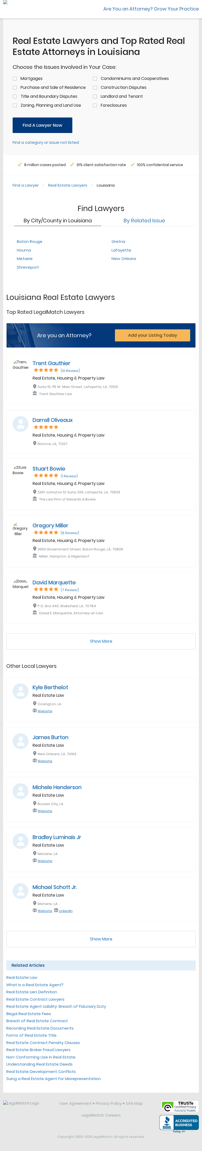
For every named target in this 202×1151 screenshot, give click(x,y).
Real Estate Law (21, 977)
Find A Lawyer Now (42, 125)
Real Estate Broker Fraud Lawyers (38, 1049)
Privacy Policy (109, 1103)
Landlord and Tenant (122, 96)
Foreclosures (114, 105)
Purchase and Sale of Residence (53, 87)
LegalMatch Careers (101, 1115)
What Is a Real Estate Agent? (34, 985)
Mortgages (32, 78)
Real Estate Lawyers (67, 185)
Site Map (134, 1103)
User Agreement (75, 1103)
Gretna (118, 241)
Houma (24, 250)
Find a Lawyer (26, 185)
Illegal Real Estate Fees (28, 1013)
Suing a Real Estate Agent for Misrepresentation (53, 1078)
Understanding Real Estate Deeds (39, 1064)
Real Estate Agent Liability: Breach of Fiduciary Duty (56, 1006)
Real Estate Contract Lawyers (35, 999)
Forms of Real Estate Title (31, 1035)
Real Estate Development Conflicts (41, 1071)
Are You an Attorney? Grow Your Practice (151, 9)
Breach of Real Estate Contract (37, 1021)
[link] (27, 1107)
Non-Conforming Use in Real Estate (40, 1057)
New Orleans (124, 258)
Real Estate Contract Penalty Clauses (43, 1042)
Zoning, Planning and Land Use (51, 105)
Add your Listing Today (152, 335)
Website (45, 711)
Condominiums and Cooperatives (135, 78)
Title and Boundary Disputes (49, 96)
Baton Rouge (29, 241)
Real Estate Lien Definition (31, 992)
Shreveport (28, 267)
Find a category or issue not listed (46, 142)
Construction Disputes (124, 87)
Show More (101, 641)
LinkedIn (66, 910)
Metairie (25, 258)
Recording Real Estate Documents (40, 1028)
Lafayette (121, 250)
